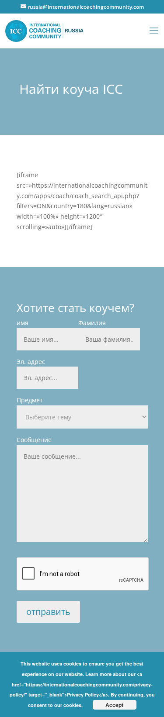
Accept (114, 705)
